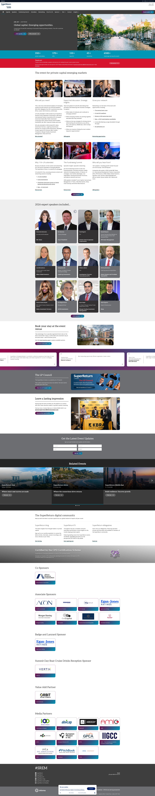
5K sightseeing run (100, 126)
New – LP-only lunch (43, 187)
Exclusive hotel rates (42, 343)
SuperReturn (40, 773)
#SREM (41, 768)
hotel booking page (45, 340)
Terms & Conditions (97, 789)
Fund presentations (43, 179)
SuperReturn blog (41, 779)
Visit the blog (38, 541)
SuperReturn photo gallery (43, 781)
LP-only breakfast (42, 176)
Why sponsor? (114, 63)
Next (152, 480)
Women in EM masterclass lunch (103, 116)
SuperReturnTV (74, 536)
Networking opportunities (98, 136)
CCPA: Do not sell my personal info (111, 789)
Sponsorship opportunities (43, 413)
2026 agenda (19, 33)
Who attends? (32, 33)
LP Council (59, 169)
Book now (146, 12)
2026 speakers (95, 189)
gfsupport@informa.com (114, 774)
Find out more (38, 189)
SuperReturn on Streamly (42, 783)
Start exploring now (69, 541)
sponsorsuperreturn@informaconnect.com (83, 64)
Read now (94, 541)
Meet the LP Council (42, 388)
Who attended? (39, 136)
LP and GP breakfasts (100, 113)
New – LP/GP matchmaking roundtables (105, 119)
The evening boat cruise (101, 110)
